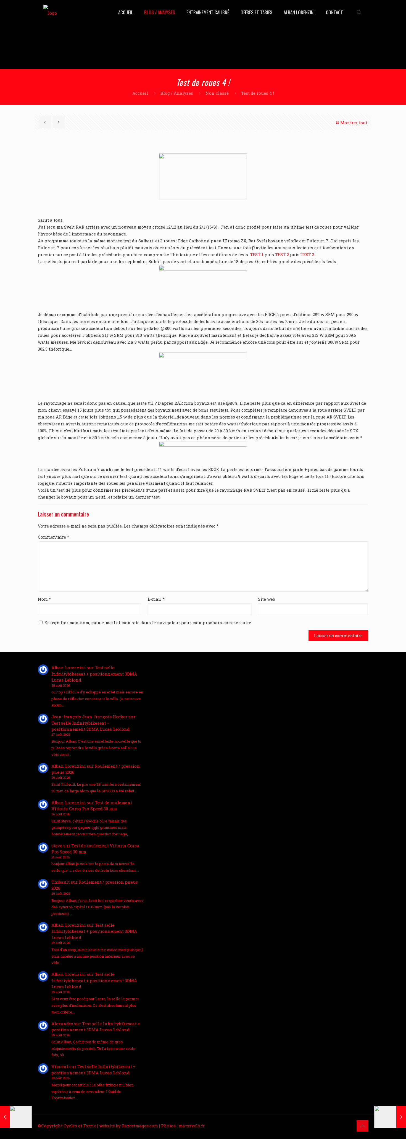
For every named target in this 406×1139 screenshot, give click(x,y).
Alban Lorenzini (68, 667)
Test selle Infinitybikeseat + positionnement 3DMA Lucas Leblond (94, 674)
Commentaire (53, 537)
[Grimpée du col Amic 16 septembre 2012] (16, 1117)
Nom (44, 599)
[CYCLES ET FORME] (50, 12)
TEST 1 (256, 254)
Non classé (217, 93)
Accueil (140, 93)
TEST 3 (307, 254)
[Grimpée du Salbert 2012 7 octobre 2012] (390, 1117)
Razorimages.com (140, 1126)
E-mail (156, 599)
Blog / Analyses (176, 93)
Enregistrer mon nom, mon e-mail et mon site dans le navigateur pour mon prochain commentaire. (148, 622)
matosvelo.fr (192, 1126)
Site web (266, 599)
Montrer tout (353, 122)
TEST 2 (282, 254)
